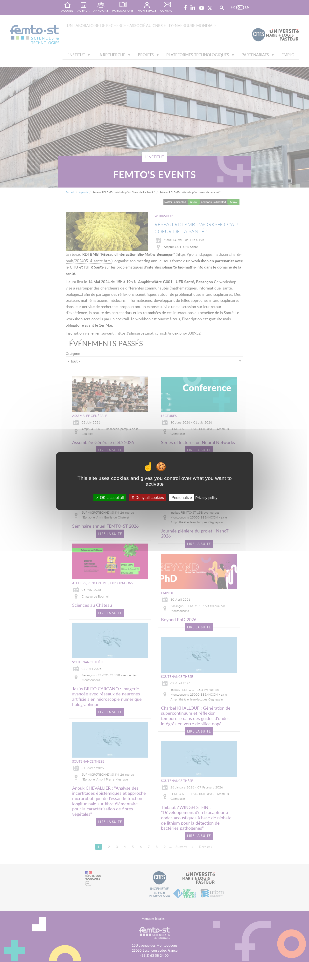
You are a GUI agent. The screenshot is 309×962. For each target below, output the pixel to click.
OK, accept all (111, 498)
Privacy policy (206, 498)
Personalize (181, 498)
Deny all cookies (149, 498)
